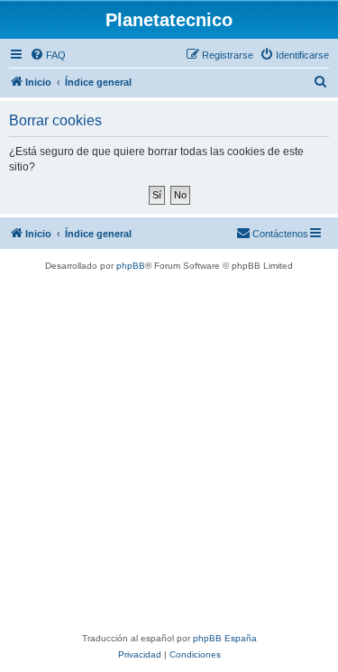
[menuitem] (48, 55)
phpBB (130, 266)
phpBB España (225, 638)
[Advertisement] (169, 452)
